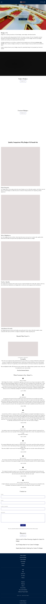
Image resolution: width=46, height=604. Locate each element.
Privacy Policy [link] (27, 528)
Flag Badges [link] (23, 561)
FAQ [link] (23, 569)
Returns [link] (23, 585)
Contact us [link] (3, 47)
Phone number (4, 506)
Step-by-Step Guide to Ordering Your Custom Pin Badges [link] (29, 548)
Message (3, 512)
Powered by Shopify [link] (23, 602)
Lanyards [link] (23, 563)
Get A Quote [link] (23, 19)
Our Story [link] (23, 575)
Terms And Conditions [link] (23, 589)
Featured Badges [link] (23, 557)
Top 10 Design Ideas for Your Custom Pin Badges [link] (27, 544)
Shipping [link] (23, 583)
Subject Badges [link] (23, 555)
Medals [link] (23, 565)
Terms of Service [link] (33, 528)
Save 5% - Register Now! (23, 595)
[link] (41, 2)
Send (23, 525)
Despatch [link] (23, 581)
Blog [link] (23, 571)
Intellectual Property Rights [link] (23, 591)
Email (2, 500)
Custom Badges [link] (23, 559)
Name (2, 494)
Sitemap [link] (23, 577)
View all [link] (23, 81)
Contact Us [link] (23, 573)
